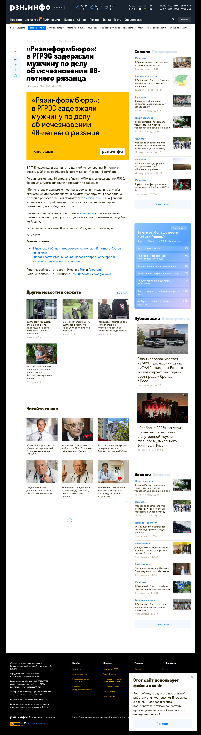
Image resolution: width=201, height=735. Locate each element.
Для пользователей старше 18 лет (25, 687)
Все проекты (109, 696)
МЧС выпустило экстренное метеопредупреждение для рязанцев (149, 529)
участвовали (85, 213)
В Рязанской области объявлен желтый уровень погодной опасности (151, 83)
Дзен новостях (81, 274)
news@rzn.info (44, 692)
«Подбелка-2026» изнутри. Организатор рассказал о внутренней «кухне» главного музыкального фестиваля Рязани (159, 436)
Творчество (129, 27)
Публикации (147, 318)
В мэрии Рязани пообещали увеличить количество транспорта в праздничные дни (152, 124)
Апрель (69, 41)
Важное (142, 474)
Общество (22, 27)
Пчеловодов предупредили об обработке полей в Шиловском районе (149, 166)
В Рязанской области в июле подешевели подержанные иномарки (150, 607)
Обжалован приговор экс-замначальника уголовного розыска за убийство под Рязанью (113, 326)
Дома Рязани (109, 691)
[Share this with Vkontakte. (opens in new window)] (15, 59)
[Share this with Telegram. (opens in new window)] (15, 65)
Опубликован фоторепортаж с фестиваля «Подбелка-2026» (151, 186)
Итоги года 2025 (110, 669)
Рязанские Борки (111, 686)
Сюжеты (161, 474)
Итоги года (32, 19)
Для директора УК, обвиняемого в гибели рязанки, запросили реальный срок (152, 550)
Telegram (95, 269)
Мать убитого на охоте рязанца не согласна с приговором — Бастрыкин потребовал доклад (39, 372)
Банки (106, 19)
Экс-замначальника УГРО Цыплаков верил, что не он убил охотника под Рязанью (76, 326)
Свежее (142, 51)
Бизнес (69, 19)
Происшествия (37, 27)
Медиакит (138, 669)
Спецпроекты (176, 318)
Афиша (82, 19)
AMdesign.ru (41, 699)
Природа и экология (156, 27)
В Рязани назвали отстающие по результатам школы (151, 64)
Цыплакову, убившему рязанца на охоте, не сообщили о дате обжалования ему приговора (38, 327)
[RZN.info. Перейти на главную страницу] (30, 7)
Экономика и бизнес (110, 27)
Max (82, 269)
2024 (60, 41)
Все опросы (179, 228)
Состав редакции (80, 674)
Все (12, 27)
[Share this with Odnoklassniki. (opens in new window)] (15, 70)
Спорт (140, 27)
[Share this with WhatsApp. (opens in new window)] (15, 75)
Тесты (118, 19)
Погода (94, 19)
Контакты (76, 669)
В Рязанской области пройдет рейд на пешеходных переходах (152, 588)
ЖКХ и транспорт (55, 27)
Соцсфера (92, 27)
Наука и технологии (178, 27)
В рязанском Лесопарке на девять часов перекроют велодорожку (150, 103)
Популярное (164, 51)
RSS (167, 669)
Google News (103, 274)
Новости (16, 19)
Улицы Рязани (109, 674)
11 (76, 41)
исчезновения (96, 198)
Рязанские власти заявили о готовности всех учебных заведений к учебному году (149, 145)
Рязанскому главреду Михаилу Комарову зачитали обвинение (151, 570)
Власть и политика (76, 27)
